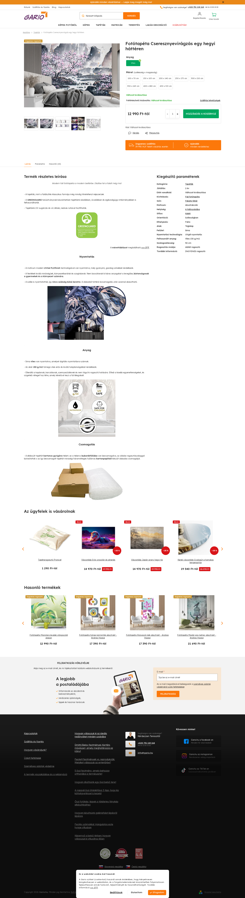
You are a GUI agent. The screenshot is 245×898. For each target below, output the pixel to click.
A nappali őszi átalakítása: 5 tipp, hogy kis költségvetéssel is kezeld (97, 792)
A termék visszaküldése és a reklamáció (45, 774)
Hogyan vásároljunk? (35, 749)
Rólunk (27, 7)
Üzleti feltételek (32, 758)
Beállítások (116, 892)
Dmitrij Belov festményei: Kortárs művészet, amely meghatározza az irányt (94, 748)
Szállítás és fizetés (41, 7)
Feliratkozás (168, 694)
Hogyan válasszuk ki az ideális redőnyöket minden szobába (91, 735)
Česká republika (139, 866)
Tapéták (189, 184)
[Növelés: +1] (177, 113)
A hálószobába (192, 209)
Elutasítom (136, 892)
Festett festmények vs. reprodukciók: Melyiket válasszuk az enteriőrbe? (95, 761)
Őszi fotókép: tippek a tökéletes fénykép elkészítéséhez (96, 803)
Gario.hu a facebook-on (202, 741)
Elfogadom (158, 892)
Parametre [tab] (40, 164)
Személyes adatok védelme (39, 766)
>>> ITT (94, 887)
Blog (54, 7)
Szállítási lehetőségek (210, 100)
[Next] (222, 623)
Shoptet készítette (212, 892)
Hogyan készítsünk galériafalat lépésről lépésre (96, 814)
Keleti (188, 213)
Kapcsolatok (64, 7)
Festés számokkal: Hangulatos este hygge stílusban (94, 826)
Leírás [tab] (28, 164)
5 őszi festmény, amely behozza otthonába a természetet (92, 772)
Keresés (131, 16)
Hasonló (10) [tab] (55, 164)
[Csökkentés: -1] (167, 113)
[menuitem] (67, 25)
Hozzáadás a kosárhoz (201, 113)
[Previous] (23, 623)
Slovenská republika (114, 866)
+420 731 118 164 (146, 743)
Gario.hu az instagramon (202, 755)
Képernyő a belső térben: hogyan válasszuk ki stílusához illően (93, 837)
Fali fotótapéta (192, 196)
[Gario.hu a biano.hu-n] (139, 854)
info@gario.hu (145, 752)
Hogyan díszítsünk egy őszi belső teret (95, 782)
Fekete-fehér (191, 201)
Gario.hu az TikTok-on (202, 770)
